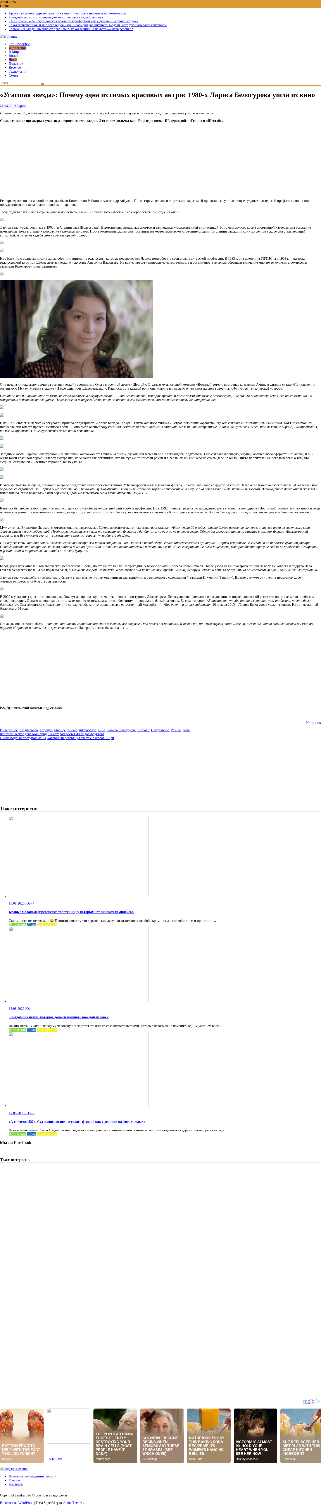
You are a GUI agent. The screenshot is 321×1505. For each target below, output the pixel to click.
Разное (176, 730)
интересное (87, 730)
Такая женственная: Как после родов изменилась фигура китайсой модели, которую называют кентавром (88, 25)
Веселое (15, 67)
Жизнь (72, 730)
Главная (15, 1480)
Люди (13, 59)
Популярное (160, 730)
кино (101, 730)
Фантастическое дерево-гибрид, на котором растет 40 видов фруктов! (52, 734)
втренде (60, 730)
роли (186, 730)
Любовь (143, 730)
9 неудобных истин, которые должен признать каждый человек (56, 17)
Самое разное (47, 924)
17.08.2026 (17, 1113)
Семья (13, 75)
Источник (313, 722)
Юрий (21, 106)
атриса (33, 730)
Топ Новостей (19, 44)
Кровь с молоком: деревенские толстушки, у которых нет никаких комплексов (67, 13)
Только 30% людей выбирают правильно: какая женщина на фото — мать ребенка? (71, 29)
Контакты (16, 1484)
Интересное (17, 48)
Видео (13, 56)
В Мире (14, 52)
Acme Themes (73, 1503)
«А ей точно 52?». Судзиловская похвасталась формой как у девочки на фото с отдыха (73, 21)
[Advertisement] (160, 160)
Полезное (16, 63)
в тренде (46, 730)
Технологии (18, 71)
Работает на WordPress (16, 1503)
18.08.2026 (17, 903)
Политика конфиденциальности (33, 1476)
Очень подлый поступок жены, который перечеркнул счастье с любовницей (57, 738)
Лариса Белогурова (121, 730)
